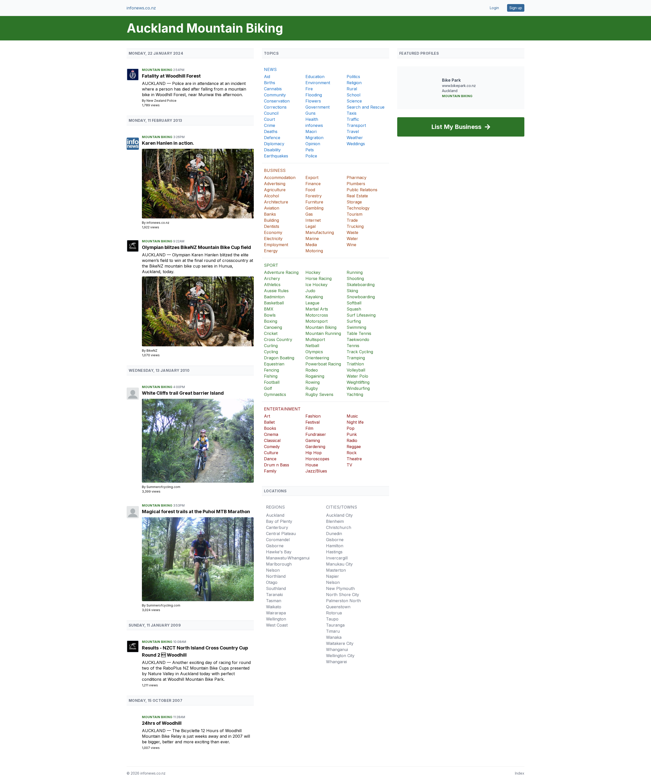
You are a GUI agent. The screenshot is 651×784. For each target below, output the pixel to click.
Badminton (274, 296)
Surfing (354, 321)
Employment (276, 244)
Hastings (334, 551)
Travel (353, 131)
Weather (355, 137)
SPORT (271, 265)
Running (355, 272)
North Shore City (342, 594)
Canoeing (273, 327)
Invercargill (337, 557)
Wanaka (334, 637)
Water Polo (357, 376)
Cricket (270, 333)
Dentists (271, 226)
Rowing (312, 382)
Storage (354, 201)
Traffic (353, 119)
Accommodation (279, 177)
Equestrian (274, 363)
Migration (314, 137)
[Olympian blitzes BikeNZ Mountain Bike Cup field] (198, 311)
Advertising (274, 183)
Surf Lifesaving (361, 315)
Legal (310, 226)
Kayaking (314, 296)
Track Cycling (360, 351)
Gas (309, 214)
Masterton (336, 570)
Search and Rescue (365, 107)
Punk (352, 434)
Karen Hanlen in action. (168, 143)
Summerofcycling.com (163, 487)
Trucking (355, 226)
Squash (354, 309)
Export (311, 177)
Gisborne (275, 545)
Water (352, 238)
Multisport (315, 339)
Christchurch (338, 527)
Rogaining (314, 376)
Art (267, 416)
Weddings (356, 143)
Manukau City (339, 564)
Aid (267, 76)
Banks (270, 214)
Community (275, 94)
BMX (268, 309)
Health (311, 119)
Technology (358, 208)
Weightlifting (358, 382)
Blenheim (335, 521)
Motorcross (316, 315)
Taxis (352, 113)
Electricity (273, 238)
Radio (352, 440)
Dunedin (334, 533)
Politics (353, 76)
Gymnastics (275, 394)
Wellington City (340, 655)
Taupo (332, 619)
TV (349, 464)
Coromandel (278, 539)
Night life (355, 422)
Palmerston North (343, 600)
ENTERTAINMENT (282, 408)
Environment (317, 82)
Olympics (314, 351)
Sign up (515, 8)
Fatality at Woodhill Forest (171, 76)
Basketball (274, 302)
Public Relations (362, 189)
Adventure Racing (281, 272)
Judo (310, 290)
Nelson (273, 570)
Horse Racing (318, 278)
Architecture (276, 201)
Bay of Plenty (279, 521)
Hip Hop (313, 452)
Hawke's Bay (278, 551)
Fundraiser (315, 434)
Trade (352, 220)
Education (314, 76)
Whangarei (336, 661)
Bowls (270, 315)
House (311, 464)
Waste (352, 232)
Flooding (313, 94)
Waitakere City (339, 643)
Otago (271, 582)
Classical (272, 440)
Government (317, 107)
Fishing (270, 376)
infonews (314, 125)
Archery (272, 278)
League (312, 302)
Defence (272, 137)
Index (519, 773)
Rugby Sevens (319, 394)
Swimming (356, 327)
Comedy (272, 446)
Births (269, 82)
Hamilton (334, 545)
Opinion (312, 143)
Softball (354, 302)
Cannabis (273, 88)
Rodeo (311, 370)
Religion (354, 82)
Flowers (313, 100)
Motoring (314, 250)
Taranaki (274, 594)
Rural (352, 88)
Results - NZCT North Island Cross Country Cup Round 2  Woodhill (195, 651)
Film (309, 428)
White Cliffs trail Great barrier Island (183, 393)
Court (269, 119)
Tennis (353, 345)
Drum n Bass (276, 464)
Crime (269, 125)
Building (271, 220)
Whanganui (337, 649)
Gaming (312, 440)
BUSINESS (275, 170)
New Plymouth (340, 588)
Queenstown (338, 606)
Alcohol (271, 195)
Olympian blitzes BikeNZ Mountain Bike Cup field (196, 247)
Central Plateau (281, 533)
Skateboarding (361, 284)
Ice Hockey (316, 284)
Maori (311, 131)
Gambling (314, 208)
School (353, 94)
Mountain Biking (157, 70)
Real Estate (357, 195)
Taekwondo (358, 339)
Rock (352, 452)
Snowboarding (361, 296)
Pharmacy (356, 177)
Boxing (270, 321)
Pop (350, 428)
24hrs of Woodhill (162, 723)
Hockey (312, 272)
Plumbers (356, 183)
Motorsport (316, 321)
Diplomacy (274, 143)
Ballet (269, 422)
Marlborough (279, 564)
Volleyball (356, 370)
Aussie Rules (276, 290)
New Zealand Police (161, 100)
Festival (312, 422)
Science (354, 100)
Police (311, 155)
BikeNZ (151, 350)
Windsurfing (358, 388)
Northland (276, 576)
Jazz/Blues (316, 471)
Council (271, 113)
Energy (271, 250)
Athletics (272, 284)
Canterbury (277, 527)
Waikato (273, 606)
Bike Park (451, 80)
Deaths (270, 131)
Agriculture (275, 189)
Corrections (275, 107)
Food (310, 189)
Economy (273, 232)
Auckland (154, 83)
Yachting (355, 394)
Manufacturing (319, 232)
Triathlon (355, 363)
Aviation (271, 208)
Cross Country (278, 339)
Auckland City (339, 515)
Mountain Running (323, 333)
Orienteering (317, 357)
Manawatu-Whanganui (287, 557)
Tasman (273, 600)
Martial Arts (316, 309)
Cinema (271, 434)
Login (494, 8)
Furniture (314, 201)
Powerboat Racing (323, 363)
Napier (332, 576)
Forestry (313, 195)
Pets (309, 149)
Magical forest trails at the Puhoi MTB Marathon (196, 511)
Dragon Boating (279, 357)
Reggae (354, 446)
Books (270, 428)
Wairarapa (276, 612)
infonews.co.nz (141, 7)
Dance (270, 458)
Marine (312, 238)
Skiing (352, 290)
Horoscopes (317, 458)
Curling (271, 345)
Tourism (354, 214)
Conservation (277, 100)
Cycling (271, 351)
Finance (313, 183)
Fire (309, 88)
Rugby (311, 388)
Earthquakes (276, 155)
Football (271, 382)
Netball (312, 345)
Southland (276, 588)
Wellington (276, 619)
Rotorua (334, 612)
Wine (351, 244)
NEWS (270, 69)
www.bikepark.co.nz (459, 85)
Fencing (271, 370)
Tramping (356, 357)
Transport (356, 125)
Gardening (315, 446)
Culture (271, 452)
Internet (313, 220)
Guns (310, 113)
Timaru (333, 631)
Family (270, 471)
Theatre (354, 458)
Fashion (313, 416)
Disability (272, 149)
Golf (268, 388)
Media (311, 244)
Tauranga (335, 625)
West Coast (277, 625)
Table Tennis (359, 333)
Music (352, 416)
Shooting (355, 278)
